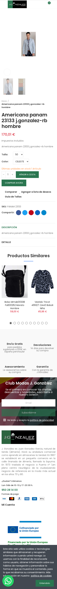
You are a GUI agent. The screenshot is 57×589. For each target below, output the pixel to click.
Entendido (45, 583)
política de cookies (41, 575)
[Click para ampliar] (7, 72)
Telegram (43, 212)
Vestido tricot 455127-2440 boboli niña (42, 305)
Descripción (9, 227)
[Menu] (3, 4)
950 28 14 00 (10, 490)
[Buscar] (42, 4)
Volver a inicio (53, 104)
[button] (5, 44)
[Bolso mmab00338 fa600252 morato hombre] (15, 281)
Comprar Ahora (14, 182)
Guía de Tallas (13, 196)
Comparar (11, 191)
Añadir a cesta (27, 174)
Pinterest (31, 212)
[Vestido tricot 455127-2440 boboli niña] (42, 281)
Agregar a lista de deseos (36, 191)
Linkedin (37, 212)
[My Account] (53, 4)
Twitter (24, 212)
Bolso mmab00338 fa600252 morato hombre (15, 305)
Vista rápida (19, 283)
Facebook (18, 212)
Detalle (6, 242)
